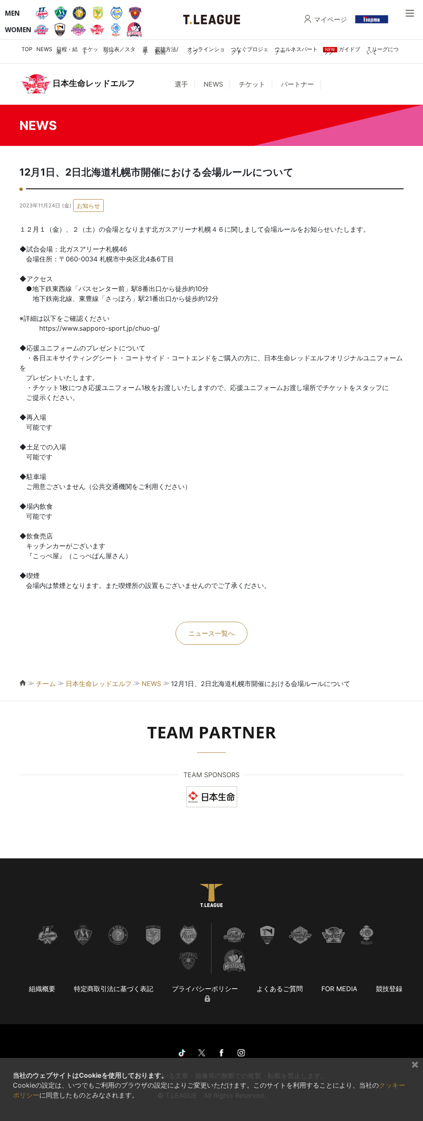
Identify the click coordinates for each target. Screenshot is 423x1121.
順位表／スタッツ (119, 50)
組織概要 (42, 989)
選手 (145, 50)
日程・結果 (67, 50)
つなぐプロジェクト (250, 50)
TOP (26, 49)
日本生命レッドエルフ (99, 683)
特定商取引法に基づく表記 (113, 989)
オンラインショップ (206, 50)
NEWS (44, 49)
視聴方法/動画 (166, 50)
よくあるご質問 (280, 989)
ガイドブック (341, 50)
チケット (90, 50)
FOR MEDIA (339, 989)
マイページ (330, 19)
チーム (46, 683)
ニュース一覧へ (211, 633)
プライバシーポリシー (205, 989)
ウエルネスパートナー (296, 50)
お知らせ (88, 205)
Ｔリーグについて (382, 50)
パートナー (297, 84)
